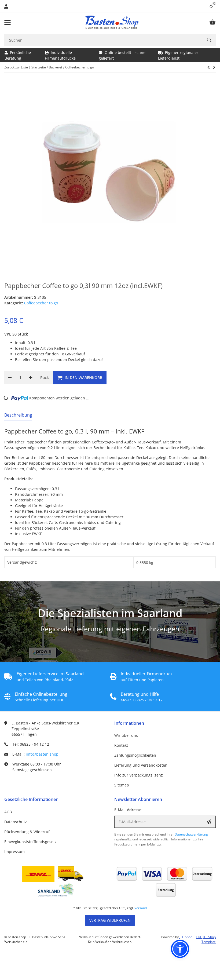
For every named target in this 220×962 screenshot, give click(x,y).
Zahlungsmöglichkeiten (135, 755)
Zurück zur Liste (16, 67)
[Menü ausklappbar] (7, 22)
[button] (180, 949)
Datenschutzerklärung (191, 834)
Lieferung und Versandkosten (140, 765)
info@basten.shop (42, 754)
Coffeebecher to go (41, 302)
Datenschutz (15, 821)
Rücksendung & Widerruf (27, 831)
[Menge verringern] (10, 377)
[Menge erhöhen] (30, 377)
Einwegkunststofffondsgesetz (30, 841)
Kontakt (121, 745)
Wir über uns (126, 735)
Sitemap (121, 785)
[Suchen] (209, 40)
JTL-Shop (186, 937)
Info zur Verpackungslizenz (138, 775)
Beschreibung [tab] (18, 415)
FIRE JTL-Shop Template (206, 939)
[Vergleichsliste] (211, 6)
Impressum (14, 851)
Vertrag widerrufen (110, 920)
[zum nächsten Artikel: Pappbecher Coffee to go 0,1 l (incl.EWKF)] (208, 67)
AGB (8, 811)
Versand (140, 908)
